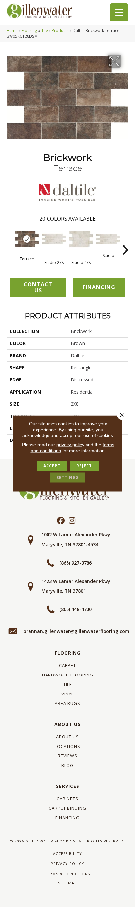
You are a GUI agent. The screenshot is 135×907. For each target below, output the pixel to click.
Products (60, 30)
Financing (67, 818)
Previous (10, 240)
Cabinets (67, 799)
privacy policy (70, 444)
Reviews (67, 756)
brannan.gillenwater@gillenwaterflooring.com (76, 631)
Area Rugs (67, 703)
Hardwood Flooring (67, 675)
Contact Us (38, 287)
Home (12, 30)
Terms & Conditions (67, 873)
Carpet (67, 665)
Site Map (67, 882)
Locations (67, 746)
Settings (67, 477)
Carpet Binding (67, 808)
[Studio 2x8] (54, 238)
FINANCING (99, 287)
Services (67, 786)
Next (125, 240)
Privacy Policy (67, 863)
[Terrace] (26, 239)
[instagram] (72, 521)
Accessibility (67, 853)
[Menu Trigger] (119, 12)
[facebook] (61, 521)
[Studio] (108, 239)
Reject (84, 466)
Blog (67, 765)
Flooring (29, 30)
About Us (67, 724)
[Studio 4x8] (81, 238)
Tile (44, 30)
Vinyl (67, 694)
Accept (52, 466)
